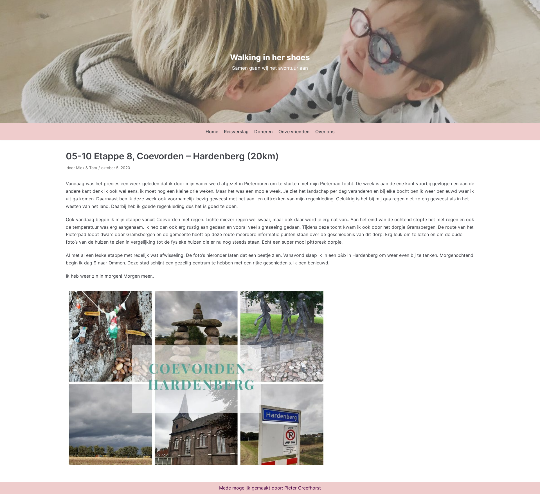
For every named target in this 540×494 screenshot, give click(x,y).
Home (212, 131)
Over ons (325, 131)
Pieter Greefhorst (302, 488)
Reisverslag (236, 131)
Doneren (263, 131)
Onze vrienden (294, 131)
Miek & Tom (86, 168)
